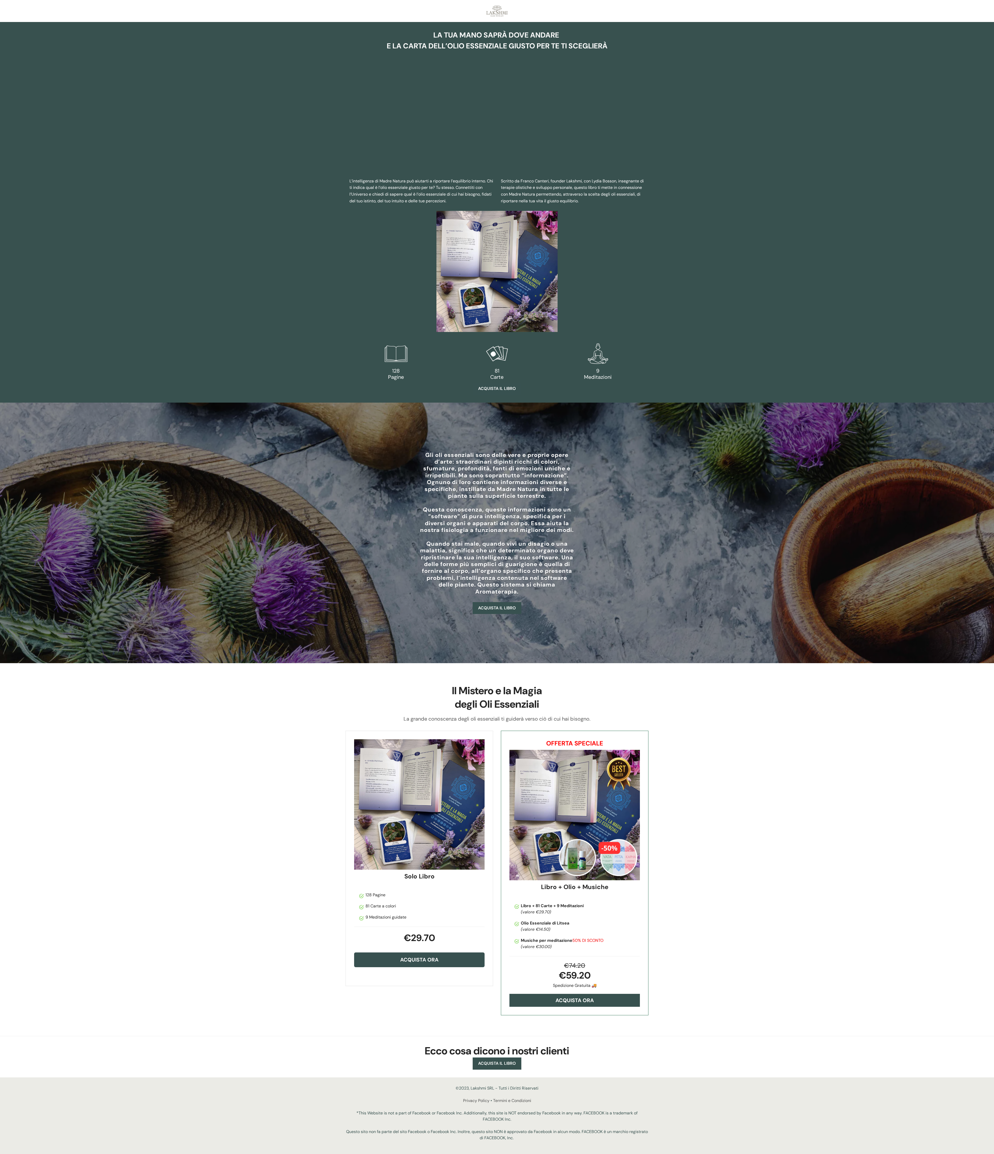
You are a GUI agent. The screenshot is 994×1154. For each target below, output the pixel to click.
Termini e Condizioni (512, 1100)
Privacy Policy (476, 1100)
